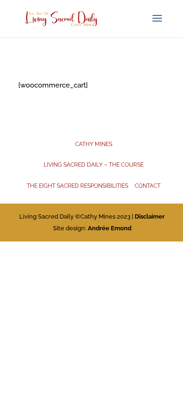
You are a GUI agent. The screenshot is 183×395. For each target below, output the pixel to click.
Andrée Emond (109, 228)
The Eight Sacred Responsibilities (77, 186)
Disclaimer (150, 216)
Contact (147, 186)
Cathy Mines (93, 144)
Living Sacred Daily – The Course (94, 164)
